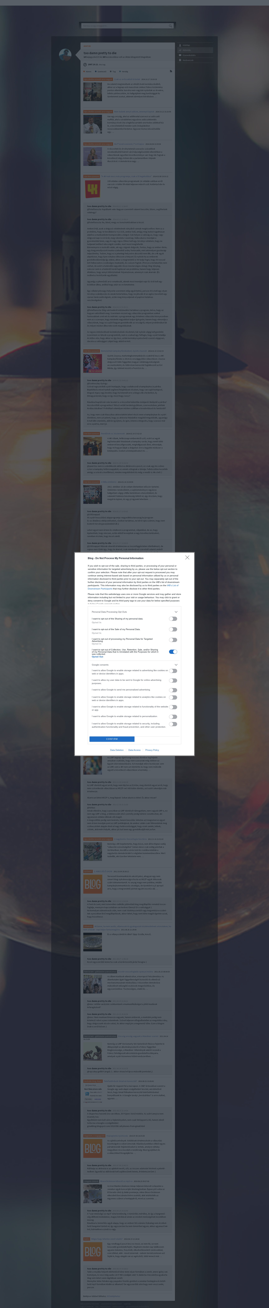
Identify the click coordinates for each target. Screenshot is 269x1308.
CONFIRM (112, 739)
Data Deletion (117, 750)
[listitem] (134, 612)
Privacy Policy (152, 750)
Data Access (134, 750)
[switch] (173, 619)
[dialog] (134, 654)
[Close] (188, 558)
